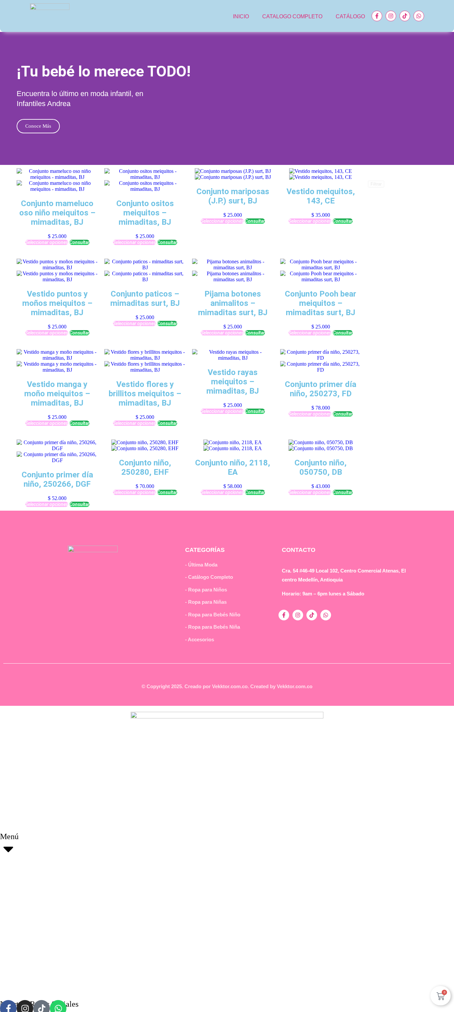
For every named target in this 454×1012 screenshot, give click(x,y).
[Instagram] (391, 16)
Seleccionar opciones (46, 242)
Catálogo (350, 16)
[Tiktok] (404, 16)
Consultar (79, 242)
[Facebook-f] (377, 16)
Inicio (241, 16)
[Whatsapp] (418, 16)
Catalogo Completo (292, 16)
